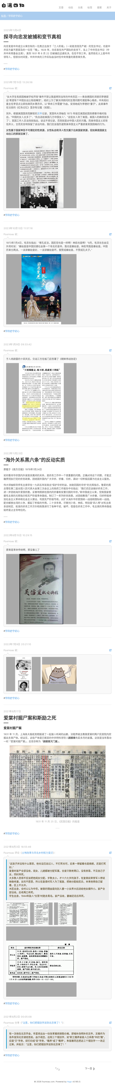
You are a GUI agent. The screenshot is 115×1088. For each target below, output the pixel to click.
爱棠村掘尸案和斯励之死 (30, 718)
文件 (39, 113)
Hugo (69, 1082)
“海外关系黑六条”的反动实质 (34, 460)
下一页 (88, 1068)
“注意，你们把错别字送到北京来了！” (42, 1022)
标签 (3, 15)
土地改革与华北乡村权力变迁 (37, 852)
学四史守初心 (12, 68)
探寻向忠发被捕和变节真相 (32, 37)
